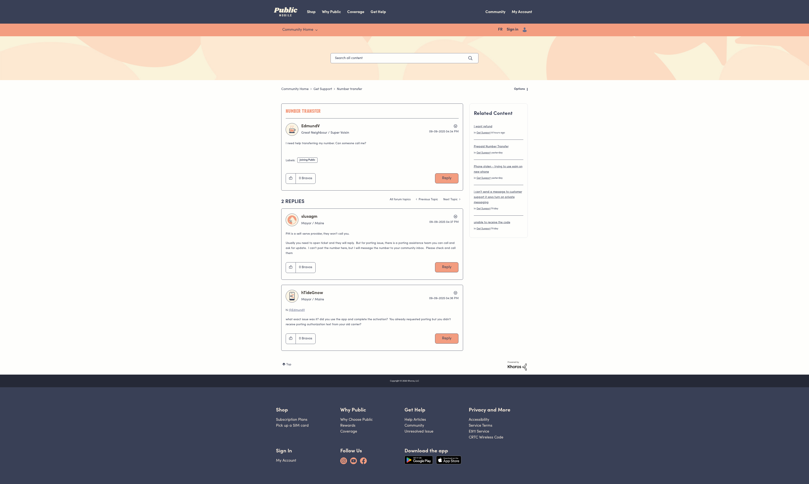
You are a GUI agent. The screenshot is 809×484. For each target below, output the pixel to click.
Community (495, 11)
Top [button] (288, 364)
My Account (522, 11)
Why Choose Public (356, 419)
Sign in (512, 30)
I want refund (483, 126)
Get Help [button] (414, 409)
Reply (446, 178)
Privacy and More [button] (489, 409)
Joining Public (307, 160)
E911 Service (479, 431)
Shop (311, 11)
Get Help (378, 11)
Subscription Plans (291, 419)
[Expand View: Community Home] (316, 30)
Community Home (295, 89)
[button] (291, 178)
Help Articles (415, 419)
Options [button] (519, 89)
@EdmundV (297, 310)
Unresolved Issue (418, 431)
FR (500, 30)
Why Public (331, 11)
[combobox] (404, 58)
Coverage (355, 11)
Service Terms (480, 425)
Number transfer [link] (349, 89)
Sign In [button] (284, 450)
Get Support (322, 89)
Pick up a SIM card (292, 425)
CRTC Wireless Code (486, 437)
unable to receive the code (492, 222)
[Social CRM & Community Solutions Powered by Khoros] (517, 365)
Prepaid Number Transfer (491, 146)
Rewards (347, 425)
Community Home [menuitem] (297, 30)
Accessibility (479, 419)
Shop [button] (282, 409)
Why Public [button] (353, 409)
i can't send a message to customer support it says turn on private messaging (498, 197)
